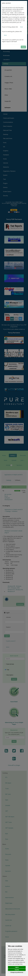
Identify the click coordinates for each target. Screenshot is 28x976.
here (21, 27)
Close (23, 47)
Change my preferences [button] (16, 972)
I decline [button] (17, 969)
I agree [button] (17, 967)
